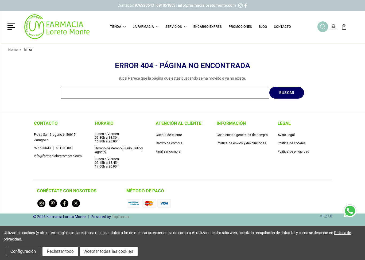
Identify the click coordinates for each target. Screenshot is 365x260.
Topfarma (120, 217)
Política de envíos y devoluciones (241, 143)
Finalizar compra (168, 151)
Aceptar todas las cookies (108, 251)
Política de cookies (292, 143)
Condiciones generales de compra (242, 135)
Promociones (240, 27)
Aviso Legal (286, 135)
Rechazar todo (60, 251)
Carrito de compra (169, 143)
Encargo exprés (207, 27)
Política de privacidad (293, 151)
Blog (263, 27)
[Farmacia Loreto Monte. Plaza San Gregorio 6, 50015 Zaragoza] (57, 26)
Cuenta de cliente (169, 135)
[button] (12, 25)
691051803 (64, 148)
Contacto (282, 27)
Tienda (115, 27)
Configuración (23, 251)
